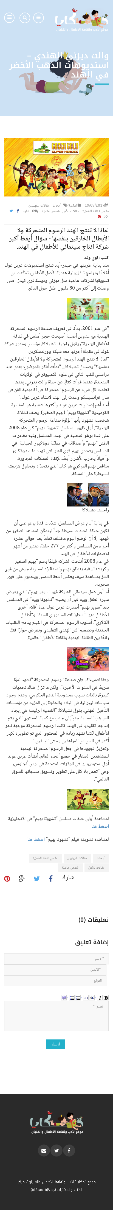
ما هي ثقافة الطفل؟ (95, 211)
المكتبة (73, 205)
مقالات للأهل (71, 211)
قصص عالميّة (51, 211)
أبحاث (56, 205)
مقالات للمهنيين (39, 205)
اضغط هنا (100, 826)
